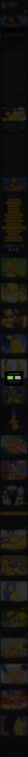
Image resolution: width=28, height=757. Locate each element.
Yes (10, 377)
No (18, 377)
